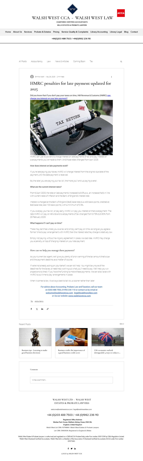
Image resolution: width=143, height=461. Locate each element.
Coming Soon (79, 61)
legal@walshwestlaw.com (83, 409)
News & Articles (62, 61)
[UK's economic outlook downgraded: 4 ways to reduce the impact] (108, 337)
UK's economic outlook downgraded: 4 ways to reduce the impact (107, 351)
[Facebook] (68, 448)
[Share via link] (48, 309)
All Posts (23, 61)
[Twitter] (71, 448)
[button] (121, 61)
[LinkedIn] (75, 448)
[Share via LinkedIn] (42, 309)
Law (49, 61)
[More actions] (111, 76)
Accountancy (37, 61)
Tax (91, 61)
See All (122, 324)
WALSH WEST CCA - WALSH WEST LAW (72, 17)
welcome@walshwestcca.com (61, 409)
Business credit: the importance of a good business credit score (71, 351)
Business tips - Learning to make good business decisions (34, 351)
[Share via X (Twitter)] (37, 309)
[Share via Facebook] (31, 309)
